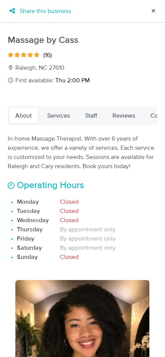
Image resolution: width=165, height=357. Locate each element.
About (23, 116)
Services (58, 116)
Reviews (123, 116)
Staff (91, 116)
